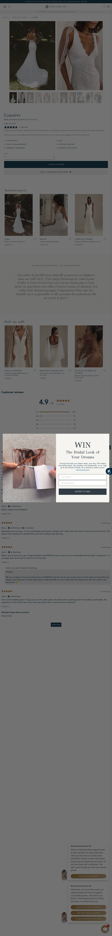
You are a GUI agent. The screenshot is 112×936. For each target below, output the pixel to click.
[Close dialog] (106, 437)
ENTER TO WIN (82, 491)
